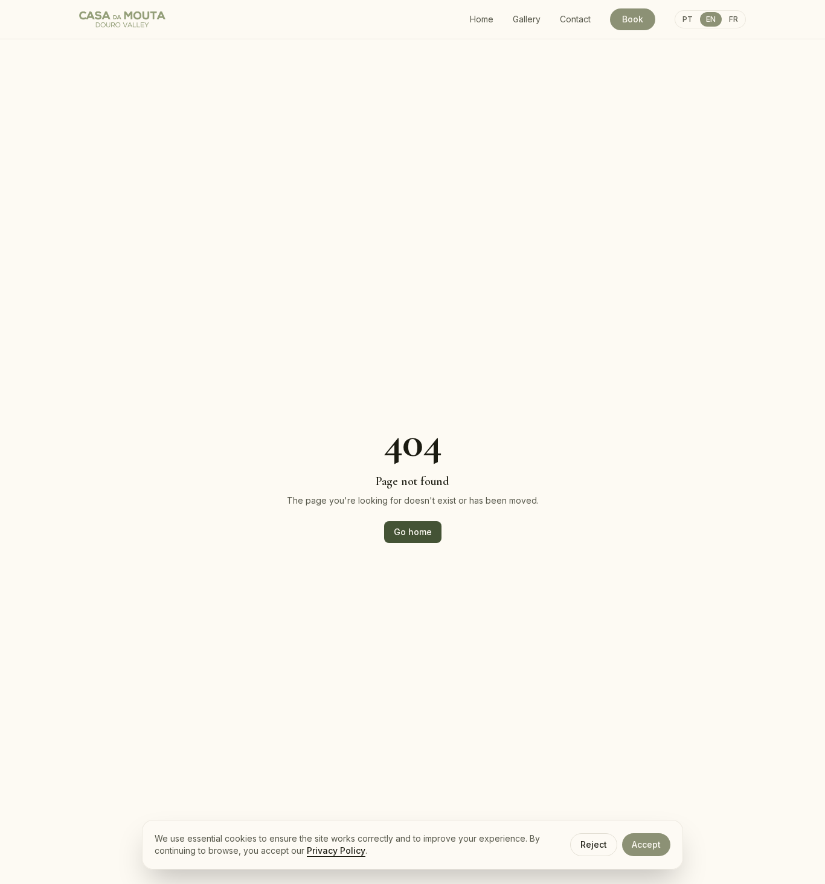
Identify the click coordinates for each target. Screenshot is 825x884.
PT (687, 19)
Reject (593, 844)
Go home (413, 532)
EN (711, 19)
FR (733, 19)
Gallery (527, 19)
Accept (646, 844)
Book (632, 19)
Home (481, 19)
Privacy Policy (336, 850)
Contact (575, 19)
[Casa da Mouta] (122, 19)
